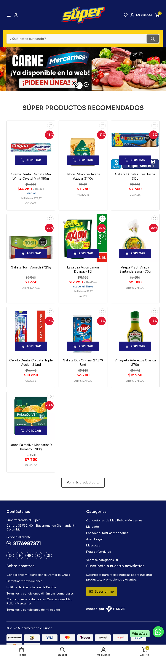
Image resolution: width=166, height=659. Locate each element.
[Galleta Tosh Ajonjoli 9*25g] (31, 238)
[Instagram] (38, 555)
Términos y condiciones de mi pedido (33, 610)
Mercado (92, 527)
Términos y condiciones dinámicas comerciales (40, 593)
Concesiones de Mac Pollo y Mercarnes (114, 520)
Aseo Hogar (94, 539)
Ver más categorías (100, 560)
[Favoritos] (126, 15)
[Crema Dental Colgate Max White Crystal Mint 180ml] (31, 145)
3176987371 (27, 543)
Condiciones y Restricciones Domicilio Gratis (38, 575)
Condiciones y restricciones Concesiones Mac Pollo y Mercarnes (39, 601)
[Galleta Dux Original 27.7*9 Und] (83, 331)
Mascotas (93, 545)
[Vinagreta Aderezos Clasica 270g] (135, 331)
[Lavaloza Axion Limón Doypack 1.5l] (83, 238)
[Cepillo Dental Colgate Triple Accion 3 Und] (31, 331)
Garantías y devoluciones (24, 581)
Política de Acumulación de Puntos (31, 587)
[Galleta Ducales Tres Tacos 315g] (135, 145)
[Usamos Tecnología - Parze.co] (105, 609)
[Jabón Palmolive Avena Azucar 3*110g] (83, 145)
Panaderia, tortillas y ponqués (107, 533)
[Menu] (8, 15)
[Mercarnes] (83, 69)
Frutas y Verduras (98, 552)
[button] (73, 84)
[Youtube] (29, 555)
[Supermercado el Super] (83, 15)
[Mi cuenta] (16, 15)
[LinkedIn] (48, 555)
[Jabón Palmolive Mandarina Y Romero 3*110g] (31, 415)
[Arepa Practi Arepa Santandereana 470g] (135, 238)
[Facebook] (19, 555)
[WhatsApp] (10, 555)
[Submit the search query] (153, 39)
